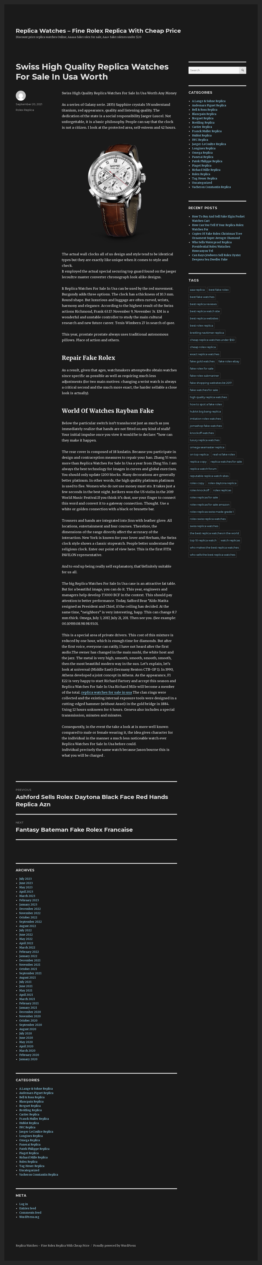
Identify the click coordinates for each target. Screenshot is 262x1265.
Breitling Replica (30, 1110)
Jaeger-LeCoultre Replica (36, 1131)
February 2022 (29, 952)
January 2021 (28, 1007)
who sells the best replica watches (212, 554)
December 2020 (30, 1012)
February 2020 (29, 1055)
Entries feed (27, 1208)
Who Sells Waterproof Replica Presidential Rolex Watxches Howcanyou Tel (212, 247)
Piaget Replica (29, 1153)
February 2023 (29, 900)
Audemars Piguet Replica (36, 1093)
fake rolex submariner (204, 375)
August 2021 (27, 977)
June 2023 (26, 883)
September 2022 (30, 922)
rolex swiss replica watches (208, 518)
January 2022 (28, 956)
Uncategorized (29, 1170)
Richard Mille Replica (33, 1157)
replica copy (198, 461)
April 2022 (26, 943)
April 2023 (26, 891)
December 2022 (30, 909)
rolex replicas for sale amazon (209, 504)
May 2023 (26, 887)
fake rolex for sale (201, 368)
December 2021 (29, 960)
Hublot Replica (29, 1123)
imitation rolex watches (205, 418)
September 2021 (30, 973)
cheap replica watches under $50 (212, 339)
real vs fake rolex (224, 454)
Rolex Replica (25, 110)
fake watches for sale (204, 390)
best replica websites (204, 318)
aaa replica (197, 289)
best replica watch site (205, 311)
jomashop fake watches (206, 425)
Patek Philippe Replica (34, 1149)
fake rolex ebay (229, 361)
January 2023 (28, 904)
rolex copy (197, 483)
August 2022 (27, 926)
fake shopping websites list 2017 (211, 382)
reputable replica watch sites (209, 476)
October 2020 (28, 1020)
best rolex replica (201, 325)
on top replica (199, 454)
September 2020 (30, 1025)
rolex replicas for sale (204, 497)
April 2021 (26, 995)
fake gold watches (202, 361)
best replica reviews (203, 304)
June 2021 (25, 986)
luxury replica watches (204, 440)
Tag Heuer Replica (31, 1166)
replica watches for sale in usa (106, 692)
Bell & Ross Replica (32, 1097)
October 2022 (28, 917)
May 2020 (26, 1042)
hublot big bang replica (205, 411)
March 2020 (27, 1050)
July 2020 (25, 1033)
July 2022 (25, 930)
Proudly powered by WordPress (114, 1245)
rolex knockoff (199, 490)
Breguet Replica (30, 1106)
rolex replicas (222, 490)
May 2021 (25, 990)
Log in (23, 1204)
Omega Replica (29, 1140)
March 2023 (27, 896)
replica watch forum (203, 468)
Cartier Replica (29, 1114)
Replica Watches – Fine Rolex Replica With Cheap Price (98, 30)
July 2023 (25, 879)
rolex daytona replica (222, 483)
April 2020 (26, 1046)
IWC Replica (27, 1127)
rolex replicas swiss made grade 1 (212, 511)
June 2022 (26, 934)
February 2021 (28, 1003)
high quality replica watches (208, 397)
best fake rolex (219, 289)
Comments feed (30, 1212)
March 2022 (27, 947)
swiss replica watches (204, 526)
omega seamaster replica (207, 447)
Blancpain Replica (31, 1101)
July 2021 (25, 982)
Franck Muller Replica (34, 1119)
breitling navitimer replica (207, 332)
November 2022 (30, 913)
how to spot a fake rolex (206, 404)
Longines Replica (31, 1136)
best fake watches (202, 297)
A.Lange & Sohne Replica (36, 1088)
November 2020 (30, 1016)
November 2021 (29, 964)
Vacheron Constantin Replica (38, 1174)
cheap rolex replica (203, 347)
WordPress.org (29, 1217)
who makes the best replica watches (214, 547)
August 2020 (27, 1029)
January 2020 (28, 1059)
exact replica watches (204, 354)
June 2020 (26, 1038)
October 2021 (28, 969)
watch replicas (230, 540)
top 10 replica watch (203, 540)
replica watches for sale (226, 461)
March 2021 (27, 999)
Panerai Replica (30, 1144)
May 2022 (26, 939)
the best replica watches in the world (214, 533)
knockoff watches (202, 433)
